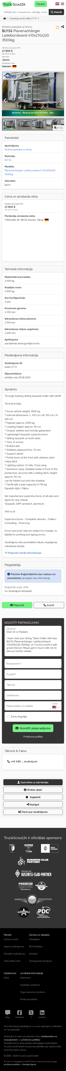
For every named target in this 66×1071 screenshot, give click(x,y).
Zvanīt (50, 605)
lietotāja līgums (29, 1064)
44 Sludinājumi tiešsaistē (18, 591)
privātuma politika (12, 1064)
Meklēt (57, 12)
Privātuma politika (33, 736)
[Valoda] (57, 4)
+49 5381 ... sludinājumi (24, 761)
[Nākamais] (60, 101)
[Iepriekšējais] (5, 101)
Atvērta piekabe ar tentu (18, 149)
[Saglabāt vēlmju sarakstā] (57, 27)
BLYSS (8, 159)
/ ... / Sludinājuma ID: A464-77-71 (21, 18)
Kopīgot (34, 804)
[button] (62, 4)
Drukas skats (34, 789)
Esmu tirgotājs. (19, 716)
